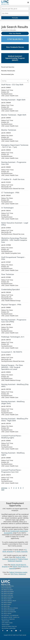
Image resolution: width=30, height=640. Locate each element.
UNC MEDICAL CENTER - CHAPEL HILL (10, 617)
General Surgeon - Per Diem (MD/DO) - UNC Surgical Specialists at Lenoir (12, 367)
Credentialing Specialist (10, 289)
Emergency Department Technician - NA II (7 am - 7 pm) (14, 146)
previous (4, 488)
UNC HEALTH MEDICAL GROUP (8, 600)
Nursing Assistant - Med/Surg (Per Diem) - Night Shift (14, 420)
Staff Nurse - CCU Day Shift (12, 85)
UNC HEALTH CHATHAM (7, 595)
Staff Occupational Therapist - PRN (13, 258)
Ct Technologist (7, 208)
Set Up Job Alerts (16, 39)
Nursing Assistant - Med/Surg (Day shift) (15, 385)
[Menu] (28, 2)
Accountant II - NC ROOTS (11, 352)
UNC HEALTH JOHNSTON (7, 597)
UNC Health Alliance (7, 589)
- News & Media (5, 624)
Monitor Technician (8, 130)
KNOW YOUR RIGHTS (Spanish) (18, 567)
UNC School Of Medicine (8, 619)
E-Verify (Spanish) (21, 551)
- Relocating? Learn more (8, 628)
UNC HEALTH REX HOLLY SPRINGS (9, 608)
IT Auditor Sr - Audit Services (12, 179)
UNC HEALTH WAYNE (6, 613)
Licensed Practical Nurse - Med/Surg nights (11, 437)
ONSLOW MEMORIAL (6, 587)
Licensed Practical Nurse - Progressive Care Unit (11, 471)
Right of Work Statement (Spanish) (18, 560)
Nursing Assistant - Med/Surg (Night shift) (12, 402)
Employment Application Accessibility (16, 532)
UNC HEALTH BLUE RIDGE (7, 591)
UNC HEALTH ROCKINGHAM (8, 610)
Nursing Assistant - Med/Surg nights (12, 454)
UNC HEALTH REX (5, 606)
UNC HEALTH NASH (6, 604)
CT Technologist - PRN (10, 193)
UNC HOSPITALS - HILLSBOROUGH (9, 615)
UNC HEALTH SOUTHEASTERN (8, 611)
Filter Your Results (15, 33)
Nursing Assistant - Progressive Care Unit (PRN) (13, 321)
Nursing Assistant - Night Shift (13, 100)
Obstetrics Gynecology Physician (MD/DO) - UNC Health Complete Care (14, 240)
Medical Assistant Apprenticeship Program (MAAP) (15, 58)
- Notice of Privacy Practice (9, 626)
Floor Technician (7, 274)
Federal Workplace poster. (18, 572)
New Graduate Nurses (15, 47)
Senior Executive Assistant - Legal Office (14, 224)
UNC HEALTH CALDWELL (7, 593)
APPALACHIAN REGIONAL (7, 586)
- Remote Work (5, 621)
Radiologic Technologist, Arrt (12, 337)
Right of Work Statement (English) (13, 558)
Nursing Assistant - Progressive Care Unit (13, 163)
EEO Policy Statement (18, 574)
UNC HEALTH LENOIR (6, 598)
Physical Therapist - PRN (11, 305)
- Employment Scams (6, 622)
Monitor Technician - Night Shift (13, 115)
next (2, 490)
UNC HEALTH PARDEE (6, 602)
